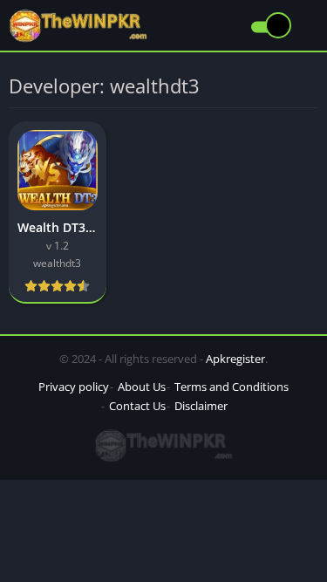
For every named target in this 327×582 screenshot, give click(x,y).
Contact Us (137, 406)
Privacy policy (73, 386)
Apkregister (235, 358)
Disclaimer (201, 406)
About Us (142, 386)
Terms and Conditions (231, 386)
